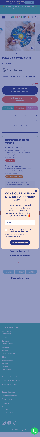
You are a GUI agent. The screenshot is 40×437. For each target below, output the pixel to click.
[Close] (36, 191)
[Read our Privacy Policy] (33, 234)
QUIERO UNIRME (20, 242)
